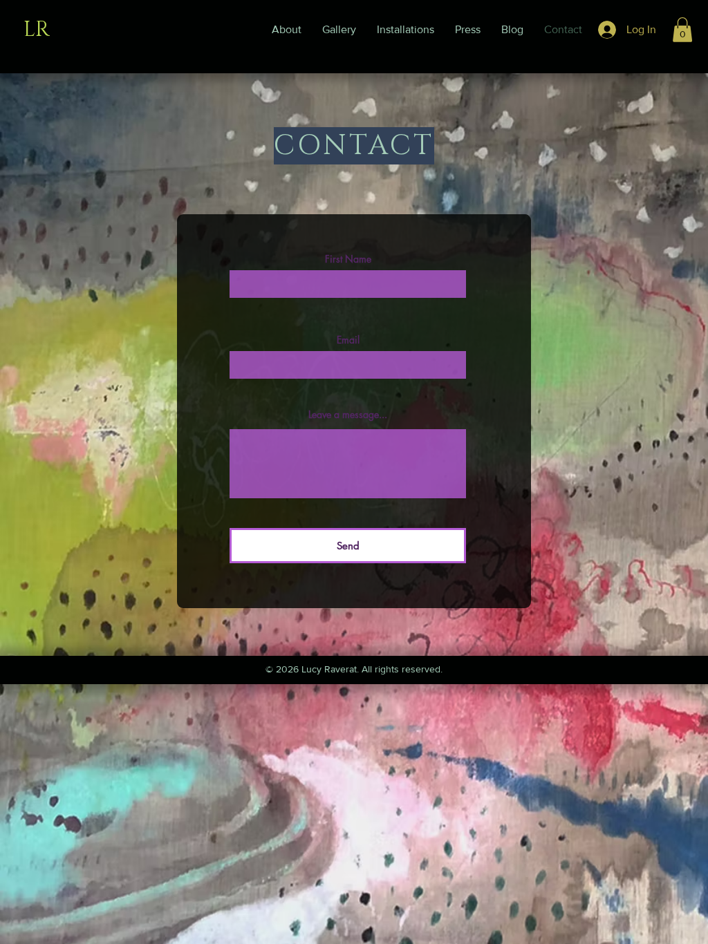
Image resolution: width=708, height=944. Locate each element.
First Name (348, 259)
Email (348, 340)
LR (37, 30)
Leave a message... (347, 414)
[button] (682, 29)
